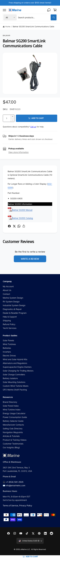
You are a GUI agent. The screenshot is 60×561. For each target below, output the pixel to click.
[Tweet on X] (14, 226)
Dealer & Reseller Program (15, 313)
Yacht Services (9, 328)
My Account (8, 286)
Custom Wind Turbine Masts (15, 386)
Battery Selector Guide (13, 421)
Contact (6, 294)
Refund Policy (9, 324)
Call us (33, 127)
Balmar (6, 35)
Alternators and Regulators (15, 363)
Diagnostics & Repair (12, 309)
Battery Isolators (10, 378)
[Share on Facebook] (9, 226)
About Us (7, 290)
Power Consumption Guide (15, 417)
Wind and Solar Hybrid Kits (15, 359)
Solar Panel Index (11, 406)
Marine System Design (13, 298)
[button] (4, 10)
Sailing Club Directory (12, 428)
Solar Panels (8, 340)
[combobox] (37, 17)
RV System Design (11, 301)
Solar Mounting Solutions (14, 382)
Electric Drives (9, 355)
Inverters (7, 352)
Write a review (30, 258)
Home (7, 26)
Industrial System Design (14, 305)
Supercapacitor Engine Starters (17, 367)
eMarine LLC (25, 549)
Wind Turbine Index (12, 409)
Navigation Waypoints (13, 432)
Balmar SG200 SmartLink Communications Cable (33, 26)
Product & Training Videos (14, 440)
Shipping (7, 320)
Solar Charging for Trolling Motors (18, 371)
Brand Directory (10, 402)
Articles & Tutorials (11, 436)
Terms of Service (10, 505)
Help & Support (10, 317)
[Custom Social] (51, 533)
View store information (18, 152)
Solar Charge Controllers (14, 374)
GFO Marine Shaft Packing (15, 389)
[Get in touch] (49, 10)
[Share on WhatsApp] (19, 226)
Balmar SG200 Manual (22, 210)
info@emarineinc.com (15, 485)
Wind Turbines (9, 344)
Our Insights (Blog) (11, 447)
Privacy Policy (25, 505)
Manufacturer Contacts (13, 425)
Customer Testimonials (13, 443)
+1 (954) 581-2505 (14, 482)
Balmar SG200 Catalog (22, 218)
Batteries (7, 348)
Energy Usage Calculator (14, 413)
